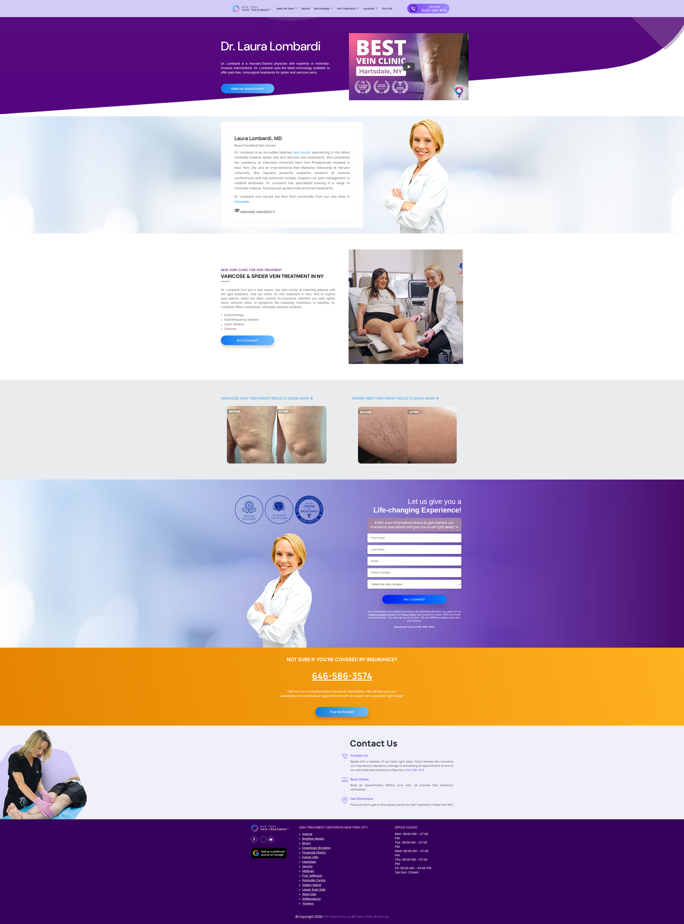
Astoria (307, 834)
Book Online (359, 779)
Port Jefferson (312, 876)
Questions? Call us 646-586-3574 (414, 626)
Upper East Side (314, 889)
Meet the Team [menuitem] (285, 8)
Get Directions (361, 799)
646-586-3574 (342, 676)
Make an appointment (247, 88)
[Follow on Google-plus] (263, 839)
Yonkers (308, 903)
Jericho (307, 866)
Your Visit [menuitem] (387, 8)
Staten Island (311, 885)
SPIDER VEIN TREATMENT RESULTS (393, 398)
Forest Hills (310, 857)
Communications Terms (381, 614)
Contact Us (359, 755)
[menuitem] (428, 8)
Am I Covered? (248, 340)
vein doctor (302, 152)
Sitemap (382, 916)
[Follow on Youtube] (271, 839)
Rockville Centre (314, 880)
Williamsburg (311, 899)
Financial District (314, 852)
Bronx (306, 843)
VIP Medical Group (338, 916)
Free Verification (342, 712)
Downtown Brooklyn (316, 848)
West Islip (309, 894)
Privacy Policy (408, 614)
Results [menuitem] (305, 8)
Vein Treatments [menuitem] (346, 8)
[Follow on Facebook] (254, 839)
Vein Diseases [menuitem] (322, 8)
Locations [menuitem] (368, 8)
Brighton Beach (313, 838)
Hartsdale (241, 201)
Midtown (308, 871)
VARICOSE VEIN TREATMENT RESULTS (265, 398)
